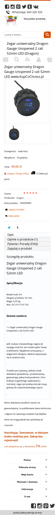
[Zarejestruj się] (38, 59)
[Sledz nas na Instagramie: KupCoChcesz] (13, 7)
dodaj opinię (13, 216)
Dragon (20, 197)
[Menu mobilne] (5, 59)
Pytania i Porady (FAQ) (17, 173)
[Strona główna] (11, 21)
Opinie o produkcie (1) (22, 239)
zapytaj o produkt (16, 209)
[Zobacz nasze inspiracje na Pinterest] (18, 7)
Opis (10, 235)
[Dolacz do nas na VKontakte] (35, 7)
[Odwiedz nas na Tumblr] (30, 7)
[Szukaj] (47, 35)
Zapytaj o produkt (19, 248)
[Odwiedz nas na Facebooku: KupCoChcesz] (7, 7)
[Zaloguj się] (27, 59)
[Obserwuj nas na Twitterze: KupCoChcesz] (24, 7)
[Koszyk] (49, 59)
